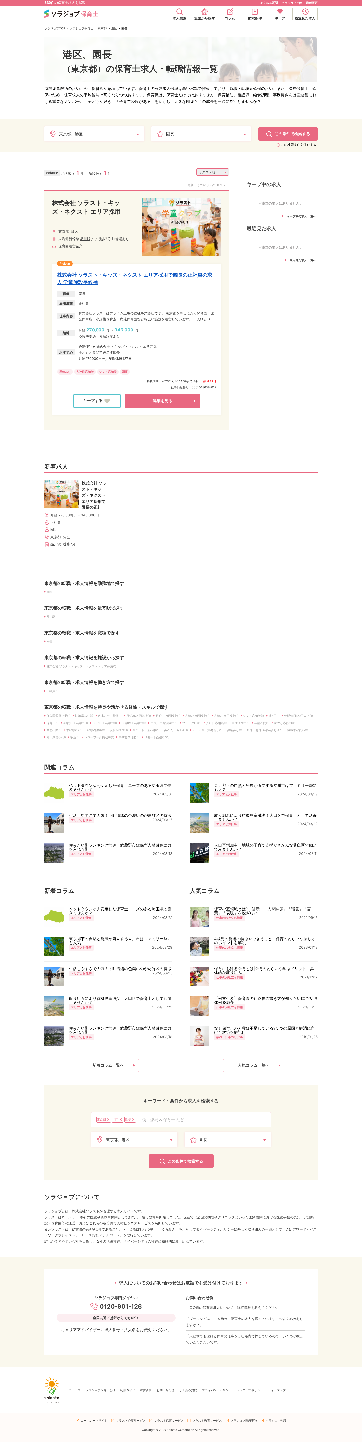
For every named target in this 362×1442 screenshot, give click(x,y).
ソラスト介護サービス (131, 1420)
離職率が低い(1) (297, 730)
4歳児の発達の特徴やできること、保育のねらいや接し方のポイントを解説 (264, 940)
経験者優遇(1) (96, 730)
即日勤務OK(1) (56, 737)
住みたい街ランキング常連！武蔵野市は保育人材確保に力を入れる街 (120, 847)
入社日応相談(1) (216, 723)
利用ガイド (127, 1390)
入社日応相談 (85, 372)
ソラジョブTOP (54, 28)
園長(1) (51, 641)
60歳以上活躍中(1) (134, 723)
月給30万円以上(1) (168, 716)
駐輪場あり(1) (84, 716)
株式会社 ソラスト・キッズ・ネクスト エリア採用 (86, 207)
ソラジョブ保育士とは (100, 1390)
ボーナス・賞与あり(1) (207, 730)
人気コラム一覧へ (253, 1065)
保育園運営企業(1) (58, 716)
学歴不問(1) (54, 730)
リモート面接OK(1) (156, 737)
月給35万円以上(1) (138, 716)
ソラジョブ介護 (276, 1420)
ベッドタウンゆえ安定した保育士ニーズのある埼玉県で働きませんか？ (120, 787)
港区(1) (51, 592)
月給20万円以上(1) (226, 716)
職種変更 (312, 3)
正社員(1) (53, 691)
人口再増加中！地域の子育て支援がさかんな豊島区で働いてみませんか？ (265, 847)
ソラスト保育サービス (169, 1420)
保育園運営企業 (70, 246)
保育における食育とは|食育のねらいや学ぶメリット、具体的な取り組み (264, 970)
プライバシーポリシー (216, 1390)
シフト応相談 (108, 372)
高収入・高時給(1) (176, 730)
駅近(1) (75, 737)
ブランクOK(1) (191, 723)
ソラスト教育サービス (207, 1420)
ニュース (75, 1390)
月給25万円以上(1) (197, 716)
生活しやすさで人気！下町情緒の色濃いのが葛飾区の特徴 (120, 815)
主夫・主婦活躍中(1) (164, 723)
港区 (114, 28)
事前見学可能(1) (129, 737)
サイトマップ (277, 1390)
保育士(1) (53, 723)
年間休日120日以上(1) (298, 716)
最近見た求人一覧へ (303, 260)
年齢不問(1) (261, 723)
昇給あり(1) (234, 730)
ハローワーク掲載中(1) (99, 737)
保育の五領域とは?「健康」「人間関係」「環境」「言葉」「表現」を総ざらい (262, 910)
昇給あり (65, 372)
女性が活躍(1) (119, 730)
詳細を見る (162, 401)
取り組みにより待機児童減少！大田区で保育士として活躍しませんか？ (265, 817)
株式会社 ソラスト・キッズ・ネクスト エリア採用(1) (81, 666)
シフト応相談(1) (253, 716)
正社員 (84, 303)
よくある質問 (269, 3)
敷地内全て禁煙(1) (110, 716)
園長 (82, 294)
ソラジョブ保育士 (81, 28)
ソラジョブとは (291, 3)
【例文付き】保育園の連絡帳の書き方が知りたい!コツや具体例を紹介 (266, 1000)
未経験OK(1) (74, 730)
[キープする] (97, 401)
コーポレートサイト (94, 1420)
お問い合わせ (165, 1390)
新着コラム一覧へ (108, 1065)
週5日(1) (274, 716)
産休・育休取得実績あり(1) (264, 730)
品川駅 (85, 239)
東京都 (102, 28)
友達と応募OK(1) (285, 723)
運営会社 (146, 1390)
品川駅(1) (53, 617)
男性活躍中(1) (241, 723)
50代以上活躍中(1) (105, 723)
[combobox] (203, 1119)
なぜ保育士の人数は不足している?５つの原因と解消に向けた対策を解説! (264, 1030)
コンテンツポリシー (249, 1390)
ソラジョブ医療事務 (243, 1420)
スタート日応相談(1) (145, 730)
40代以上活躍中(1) (75, 723)
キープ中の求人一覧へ (301, 216)
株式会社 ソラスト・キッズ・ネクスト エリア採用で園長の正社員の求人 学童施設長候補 (134, 278)
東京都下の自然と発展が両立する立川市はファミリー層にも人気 (265, 787)
